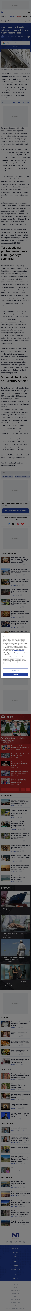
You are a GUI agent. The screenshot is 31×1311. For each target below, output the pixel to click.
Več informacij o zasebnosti (18, 650)
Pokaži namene (15, 670)
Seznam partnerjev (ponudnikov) (10, 664)
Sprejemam (15, 674)
